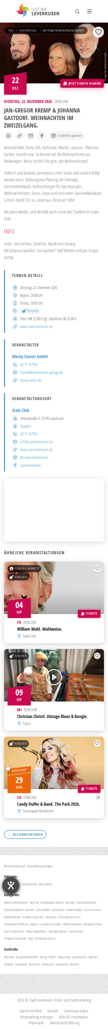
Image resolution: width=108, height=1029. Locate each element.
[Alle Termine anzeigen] (98, 797)
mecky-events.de (30, 380)
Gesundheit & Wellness (16, 924)
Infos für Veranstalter (73, 1017)
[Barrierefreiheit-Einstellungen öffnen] (11, 885)
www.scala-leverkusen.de (36, 326)
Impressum (36, 1022)
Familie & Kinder (12, 917)
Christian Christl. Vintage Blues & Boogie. (52, 716)
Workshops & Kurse (45, 938)
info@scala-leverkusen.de (36, 442)
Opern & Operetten (14, 931)
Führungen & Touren (69, 917)
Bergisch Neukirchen (27, 957)
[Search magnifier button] (77, 11)
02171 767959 (28, 364)
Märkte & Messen (72, 924)
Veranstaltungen (28, 30)
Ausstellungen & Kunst (52, 902)
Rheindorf (34, 964)
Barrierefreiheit (31, 1011)
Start (10, 30)
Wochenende (30, 884)
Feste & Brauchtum (86, 902)
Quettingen (21, 964)
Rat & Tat (34, 902)
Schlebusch (47, 964)
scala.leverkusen (30, 465)
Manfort (93, 957)
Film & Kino (51, 917)
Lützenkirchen (79, 957)
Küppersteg (64, 957)
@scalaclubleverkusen (34, 457)
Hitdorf (52, 957)
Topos (27, 723)
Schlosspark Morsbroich (38, 811)
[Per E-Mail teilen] (30, 135)
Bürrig (43, 957)
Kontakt (52, 1011)
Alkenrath (9, 957)
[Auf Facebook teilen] (41, 135)
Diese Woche (45, 884)
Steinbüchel (61, 964)
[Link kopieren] (19, 135)
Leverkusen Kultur (76, 1011)
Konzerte (33, 311)
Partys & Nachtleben (36, 931)
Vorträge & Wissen (58, 931)
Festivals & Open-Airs (33, 917)
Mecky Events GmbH (30, 356)
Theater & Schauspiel (15, 938)
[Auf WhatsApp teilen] (8, 135)
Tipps (30, 938)
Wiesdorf (74, 964)
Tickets (91, 613)
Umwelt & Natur (74, 909)
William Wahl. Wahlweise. (39, 629)
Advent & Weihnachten (16, 902)
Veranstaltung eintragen (40, 866)
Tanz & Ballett (43, 909)
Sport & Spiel (75, 931)
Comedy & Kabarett (27, 568)
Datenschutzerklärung (64, 1022)
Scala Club (20, 410)
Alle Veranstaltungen (15, 866)
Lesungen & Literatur (50, 924)
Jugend (34, 924)
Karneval (69, 902)
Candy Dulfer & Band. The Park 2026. (48, 804)
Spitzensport (58, 909)
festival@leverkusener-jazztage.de (41, 372)
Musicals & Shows (92, 924)
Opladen (25, 426)
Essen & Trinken (92, 909)
